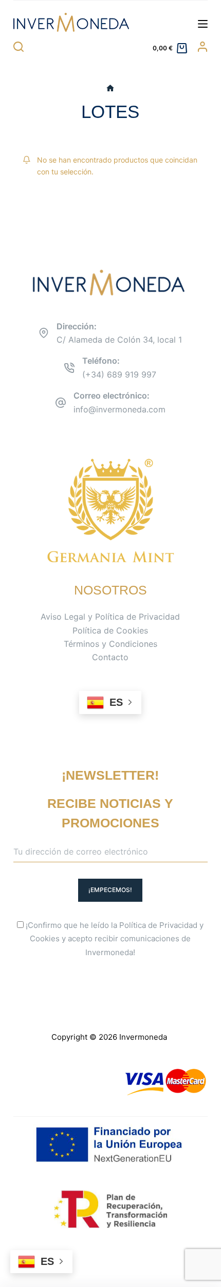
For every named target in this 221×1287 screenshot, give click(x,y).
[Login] (202, 47)
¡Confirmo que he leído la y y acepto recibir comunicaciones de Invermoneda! (114, 939)
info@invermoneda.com (119, 409)
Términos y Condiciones (110, 644)
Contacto (110, 657)
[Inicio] (110, 88)
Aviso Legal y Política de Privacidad (110, 616)
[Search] (18, 47)
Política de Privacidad (158, 925)
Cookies (45, 938)
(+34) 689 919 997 (119, 374)
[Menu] (203, 24)
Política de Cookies (110, 630)
